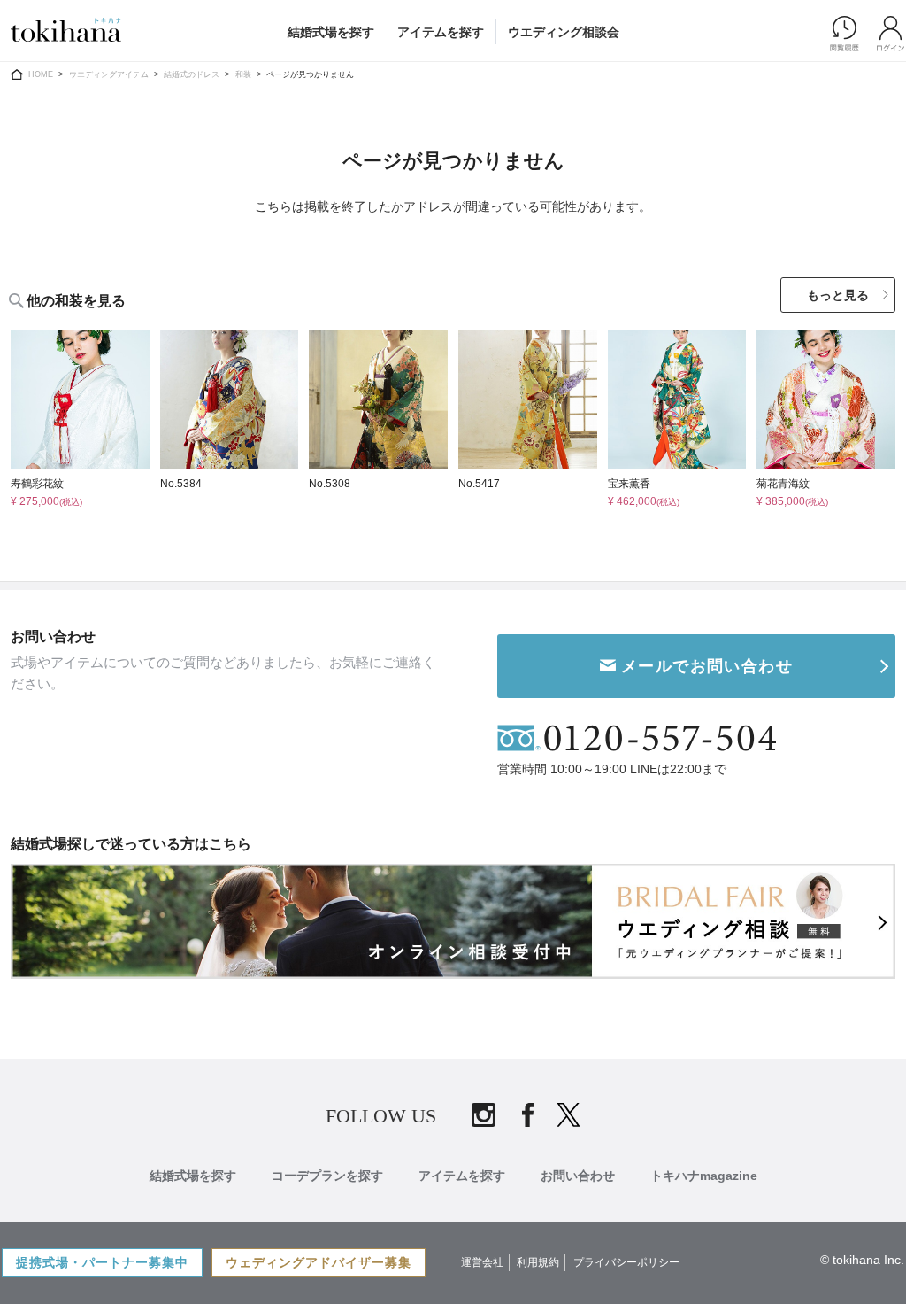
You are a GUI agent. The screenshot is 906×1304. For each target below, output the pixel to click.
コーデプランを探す (327, 1175)
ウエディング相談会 (563, 32)
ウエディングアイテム (109, 74)
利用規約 (538, 1262)
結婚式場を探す (331, 32)
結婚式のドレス (191, 74)
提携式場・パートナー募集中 (102, 1262)
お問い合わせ (578, 1175)
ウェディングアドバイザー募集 (318, 1262)
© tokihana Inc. (862, 1260)
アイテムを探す (440, 32)
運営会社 (482, 1262)
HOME (40, 74)
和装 (243, 74)
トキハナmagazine (703, 1175)
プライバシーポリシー (626, 1262)
